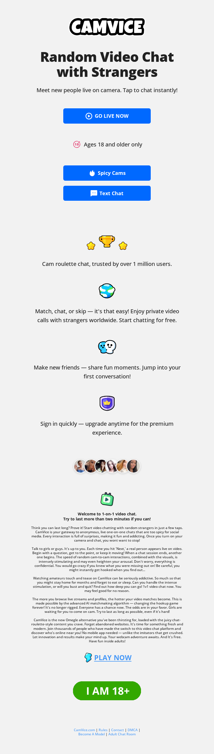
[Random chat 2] (101, 466)
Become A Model (91, 734)
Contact (117, 730)
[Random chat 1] (91, 466)
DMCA (133, 730)
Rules (103, 730)
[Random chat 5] (133, 466)
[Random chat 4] (123, 466)
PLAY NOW (112, 657)
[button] (107, 116)
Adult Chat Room (122, 734)
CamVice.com (84, 730)
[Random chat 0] (80, 466)
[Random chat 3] (112, 466)
